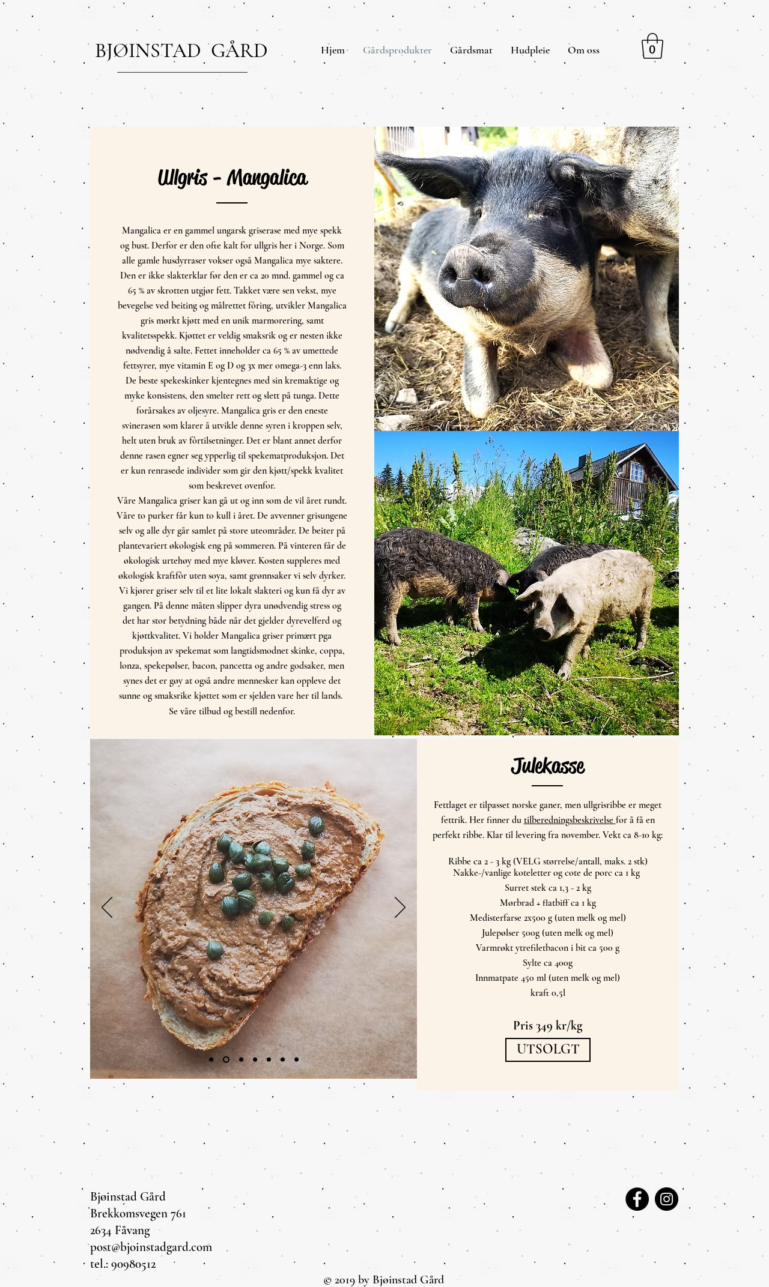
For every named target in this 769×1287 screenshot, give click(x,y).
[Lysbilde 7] (283, 1059)
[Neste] (400, 908)
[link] (652, 46)
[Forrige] (107, 908)
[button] (548, 1050)
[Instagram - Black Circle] (666, 1199)
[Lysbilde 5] (226, 1059)
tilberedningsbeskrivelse (570, 820)
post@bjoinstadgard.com (151, 1247)
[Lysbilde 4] (241, 1059)
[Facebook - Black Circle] (637, 1199)
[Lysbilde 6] (211, 1059)
